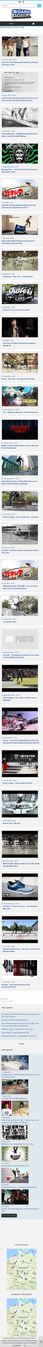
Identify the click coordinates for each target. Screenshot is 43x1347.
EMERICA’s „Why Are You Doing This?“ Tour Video (17, 1029)
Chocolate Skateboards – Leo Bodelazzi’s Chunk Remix (19, 1036)
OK (25, 1345)
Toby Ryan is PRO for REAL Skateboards (14, 1020)
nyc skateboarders (9, 622)
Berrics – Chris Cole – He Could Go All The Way (18, 379)
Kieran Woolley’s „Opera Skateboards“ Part (15, 1032)
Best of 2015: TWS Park (11, 823)
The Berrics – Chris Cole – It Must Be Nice (18, 277)
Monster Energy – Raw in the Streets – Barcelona (20, 517)
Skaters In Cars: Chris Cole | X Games (16, 310)
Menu (11, 23)
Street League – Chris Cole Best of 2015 (17, 783)
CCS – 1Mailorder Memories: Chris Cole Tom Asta (20, 412)
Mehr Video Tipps (9, 1215)
